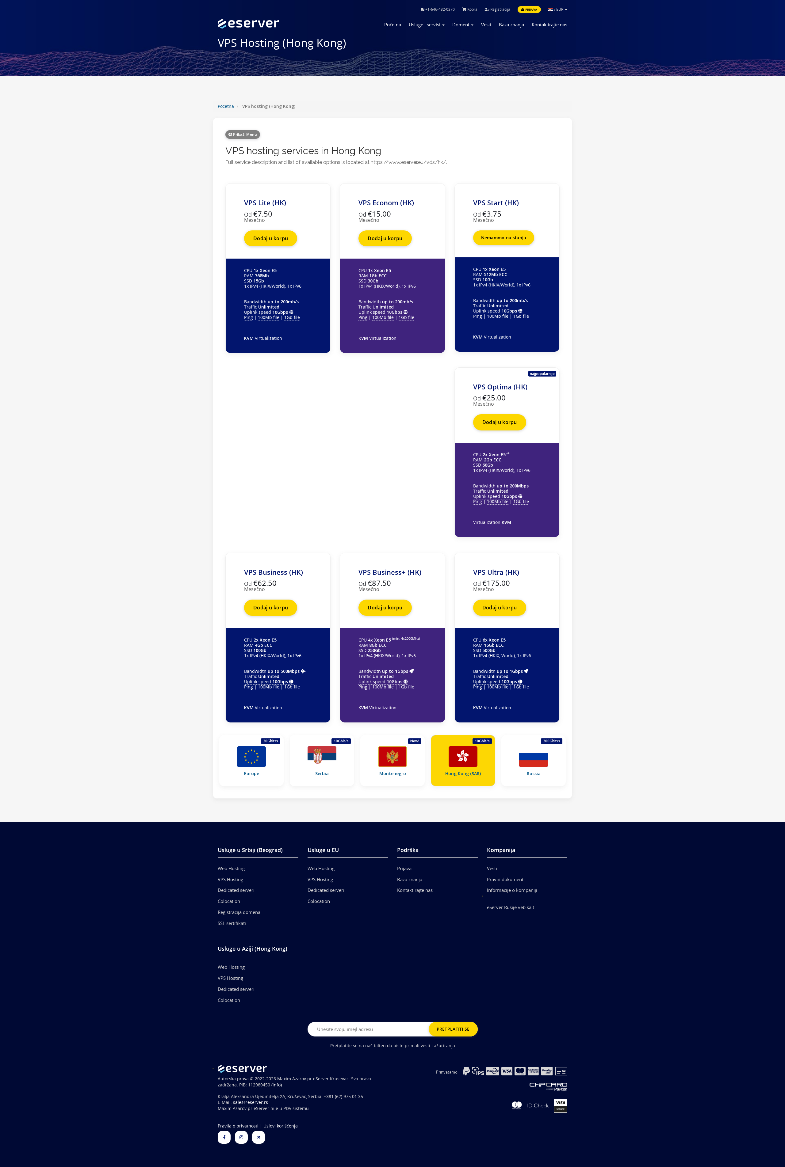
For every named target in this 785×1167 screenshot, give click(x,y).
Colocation (229, 901)
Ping (248, 317)
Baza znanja (511, 24)
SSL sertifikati (232, 923)
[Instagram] (241, 1137)
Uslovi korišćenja (280, 1126)
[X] (258, 1137)
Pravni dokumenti (506, 879)
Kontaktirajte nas (549, 24)
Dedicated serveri (236, 890)
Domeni (461, 24)
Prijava (530, 9)
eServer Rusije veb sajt (510, 907)
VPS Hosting (230, 879)
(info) (276, 1085)
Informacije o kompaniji (512, 890)
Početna (392, 24)
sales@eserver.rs (250, 1102)
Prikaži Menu (244, 134)
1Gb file (292, 317)
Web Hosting (231, 868)
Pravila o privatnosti (238, 1126)
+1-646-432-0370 (439, 9)
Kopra (471, 9)
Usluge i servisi (425, 24)
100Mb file (268, 317)
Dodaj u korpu (270, 238)
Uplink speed (266, 312)
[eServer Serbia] (258, 24)
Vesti (486, 24)
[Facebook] (224, 1137)
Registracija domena (239, 912)
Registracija (499, 9)
